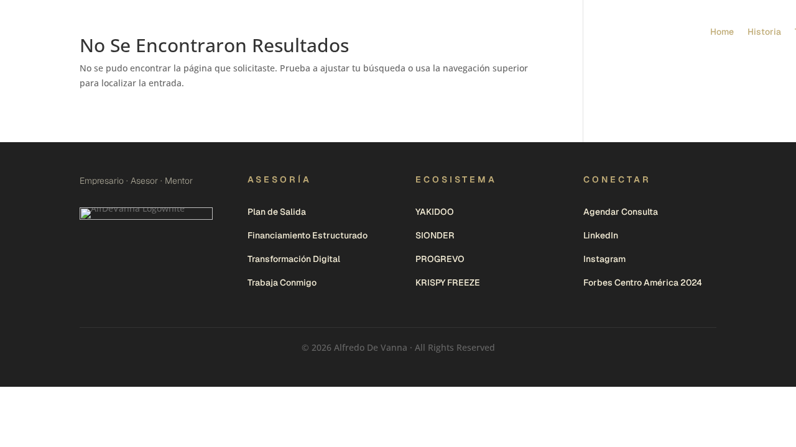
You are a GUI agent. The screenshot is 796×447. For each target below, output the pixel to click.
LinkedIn (600, 235)
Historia (764, 31)
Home (722, 31)
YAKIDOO (434, 211)
